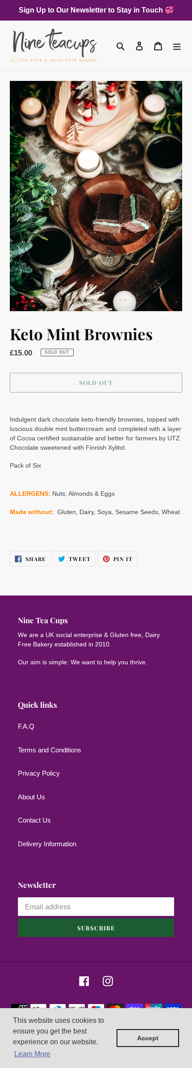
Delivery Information (47, 844)
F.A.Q (26, 726)
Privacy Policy (39, 773)
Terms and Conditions (49, 750)
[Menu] (176, 45)
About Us (31, 797)
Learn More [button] (32, 1054)
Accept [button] (148, 1038)
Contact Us (34, 820)
